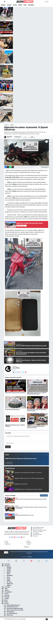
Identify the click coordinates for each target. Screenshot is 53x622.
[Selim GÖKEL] (8, 368)
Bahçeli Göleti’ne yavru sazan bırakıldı (16, 619)
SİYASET (9, 5)
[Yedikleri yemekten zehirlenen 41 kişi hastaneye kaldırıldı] (37, 419)
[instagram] (24, 561)
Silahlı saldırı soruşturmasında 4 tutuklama (15, 392)
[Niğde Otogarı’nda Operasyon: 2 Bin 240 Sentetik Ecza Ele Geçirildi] (37, 385)
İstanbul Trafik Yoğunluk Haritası (39, 530)
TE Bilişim (30, 556)
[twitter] (16, 561)
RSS (7, 552)
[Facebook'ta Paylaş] (5, 167)
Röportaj (6, 595)
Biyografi (6, 596)
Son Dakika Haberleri (37, 534)
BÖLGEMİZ (31, 5)
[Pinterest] (15, 537)
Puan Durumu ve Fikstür (38, 531)
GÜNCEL (3, 5)
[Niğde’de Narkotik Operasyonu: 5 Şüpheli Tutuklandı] (15, 418)
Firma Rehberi (8, 592)
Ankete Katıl (9, 463)
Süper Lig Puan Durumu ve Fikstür (15, 610)
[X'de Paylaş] (8, 167)
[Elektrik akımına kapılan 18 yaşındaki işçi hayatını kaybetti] (37, 402)
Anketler (6, 598)
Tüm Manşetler (36, 533)
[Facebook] (16, 372)
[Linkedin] (23, 372)
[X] (12, 537)
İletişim (28, 541)
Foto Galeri (7, 587)
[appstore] (27, 546)
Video (5, 588)
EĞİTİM (20, 5)
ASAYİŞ (15, 5)
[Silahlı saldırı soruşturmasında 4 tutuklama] (15, 385)
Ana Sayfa (7, 564)
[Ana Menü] (4, 1)
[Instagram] (21, 372)
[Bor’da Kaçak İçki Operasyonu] (15, 402)
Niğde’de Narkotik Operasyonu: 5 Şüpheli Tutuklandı (15, 425)
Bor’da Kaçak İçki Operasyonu (12, 409)
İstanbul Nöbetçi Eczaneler (38, 527)
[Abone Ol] (44, 167)
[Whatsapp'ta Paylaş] (10, 167)
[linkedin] (46, 561)
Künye (6, 541)
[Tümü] (47, 454)
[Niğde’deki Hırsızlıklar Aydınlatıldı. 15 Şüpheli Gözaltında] (26, 152)
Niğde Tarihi (7, 544)
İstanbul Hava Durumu (37, 528)
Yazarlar (6, 590)
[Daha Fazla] (13, 167)
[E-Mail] (13, 372)
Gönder (8, 446)
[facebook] (8, 561)
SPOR (25, 5)
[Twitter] (18, 372)
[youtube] (31, 561)
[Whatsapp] (24, 537)
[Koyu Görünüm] (48, 2)
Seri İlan (6, 593)
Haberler (6, 125)
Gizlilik (6, 542)
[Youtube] (25, 372)
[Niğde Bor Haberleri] (24, 1)
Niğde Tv (29, 544)
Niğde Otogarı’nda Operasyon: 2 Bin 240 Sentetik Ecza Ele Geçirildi (36, 393)
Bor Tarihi (29, 542)
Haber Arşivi (35, 536)
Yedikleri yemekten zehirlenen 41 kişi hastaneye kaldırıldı (35, 427)
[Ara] (45, 2)
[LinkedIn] (19, 537)
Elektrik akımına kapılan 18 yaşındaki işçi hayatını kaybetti (36, 410)
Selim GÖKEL (16, 368)
